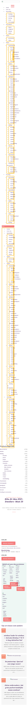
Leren (9, 213)
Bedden (12, 49)
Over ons (8, 9)
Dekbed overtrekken (16, 55)
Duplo (11, 83)
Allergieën (12, 196)
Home (7, 7)
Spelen (7, 35)
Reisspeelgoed (14, 104)
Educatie (12, 220)
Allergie (10, 31)
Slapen (10, 27)
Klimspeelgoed (14, 95)
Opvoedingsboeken (15, 74)
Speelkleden (13, 116)
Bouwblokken (13, 79)
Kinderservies (13, 171)
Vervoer (10, 145)
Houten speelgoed (11, 90)
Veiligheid (10, 29)
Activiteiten (11, 38)
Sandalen (6, 469)
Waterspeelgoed (14, 120)
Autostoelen (13, 150)
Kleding (10, 125)
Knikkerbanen (13, 97)
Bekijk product (8, 543)
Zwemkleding (13, 143)
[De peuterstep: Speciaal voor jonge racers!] (14, 655)
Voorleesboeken (14, 68)
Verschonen (11, 154)
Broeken (12, 127)
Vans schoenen (7, 471)
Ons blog (8, 174)
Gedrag (10, 18)
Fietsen (12, 148)
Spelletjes (12, 118)
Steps (11, 152)
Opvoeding (8, 11)
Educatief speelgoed (12, 86)
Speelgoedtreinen (14, 112)
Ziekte (9, 33)
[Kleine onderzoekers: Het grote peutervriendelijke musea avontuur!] (14, 679)
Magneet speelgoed (12, 102)
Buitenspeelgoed (14, 81)
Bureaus (12, 47)
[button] (8, 226)
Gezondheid (9, 24)
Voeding (10, 14)
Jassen (12, 129)
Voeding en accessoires (10, 164)
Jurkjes (12, 131)
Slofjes (12, 137)
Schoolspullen (3, 483)
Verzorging (11, 22)
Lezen (11, 218)
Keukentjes (13, 93)
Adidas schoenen (8, 465)
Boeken (10, 64)
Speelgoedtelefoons (15, 110)
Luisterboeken (13, 66)
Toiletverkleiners (14, 159)
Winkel (7, 42)
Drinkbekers (13, 167)
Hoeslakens (17, 58)
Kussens (12, 61)
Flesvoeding (13, 169)
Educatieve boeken (12, 71)
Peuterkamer (11, 45)
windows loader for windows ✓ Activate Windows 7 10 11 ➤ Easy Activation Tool (14, 638)
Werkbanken (13, 122)
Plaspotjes (13, 157)
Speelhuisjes (13, 114)
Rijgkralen (12, 106)
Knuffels (12, 99)
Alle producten (3, 449)
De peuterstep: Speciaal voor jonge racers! (14, 662)
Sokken (12, 139)
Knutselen (12, 209)
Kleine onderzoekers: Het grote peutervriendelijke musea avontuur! (14, 687)
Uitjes (9, 40)
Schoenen (12, 135)
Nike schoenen (7, 467)
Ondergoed (13, 133)
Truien (11, 141)
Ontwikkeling (11, 16)
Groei (9, 20)
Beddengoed (15, 52)
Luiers (11, 161)
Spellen (12, 207)
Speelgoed (11, 76)
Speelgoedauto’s (14, 108)
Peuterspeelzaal (14, 216)
